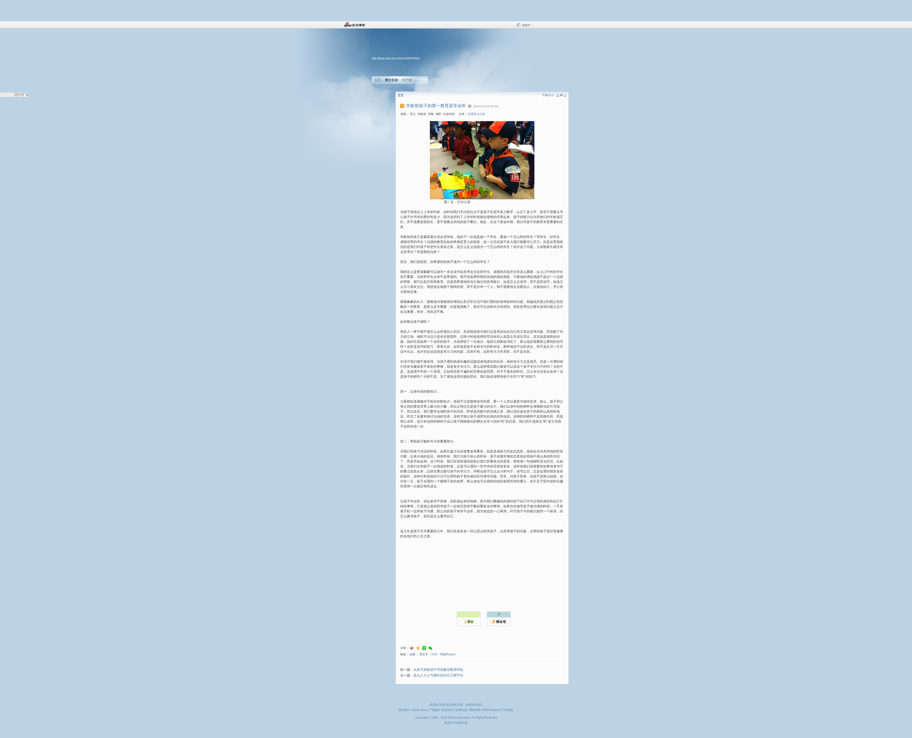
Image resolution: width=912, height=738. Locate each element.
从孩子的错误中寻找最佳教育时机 (438, 669)
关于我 (407, 80)
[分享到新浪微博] (412, 648)
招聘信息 (461, 710)
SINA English (491, 710)
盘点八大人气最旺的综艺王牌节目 (438, 675)
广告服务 (434, 710)
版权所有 (462, 722)
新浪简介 (404, 710)
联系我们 (448, 710)
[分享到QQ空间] (418, 648)
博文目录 (391, 80)
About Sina (419, 710)
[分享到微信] (430, 648)
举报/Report (447, 654)
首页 (377, 80)
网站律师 (475, 710)
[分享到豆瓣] (424, 648)
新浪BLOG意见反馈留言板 (446, 704)
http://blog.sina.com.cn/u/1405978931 (396, 58)
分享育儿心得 (476, 114)
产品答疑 (507, 710)
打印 (434, 654)
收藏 (412, 654)
